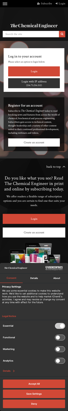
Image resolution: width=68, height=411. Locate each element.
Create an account (34, 142)
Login (62, 3)
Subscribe (46, 3)
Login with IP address (34, 83)
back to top (53, 167)
